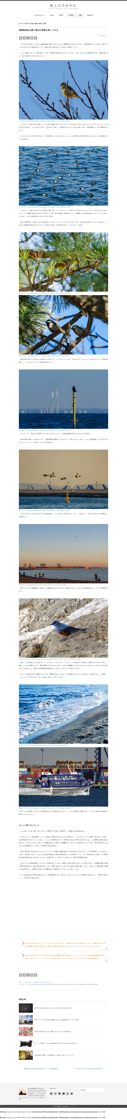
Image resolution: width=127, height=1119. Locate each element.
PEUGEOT (90, 15)
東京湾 (89, 984)
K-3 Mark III (71, 984)
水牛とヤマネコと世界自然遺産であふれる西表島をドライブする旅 (56, 1020)
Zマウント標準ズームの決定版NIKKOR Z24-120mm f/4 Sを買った (56, 1043)
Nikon (52, 15)
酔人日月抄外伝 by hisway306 (61, 1106)
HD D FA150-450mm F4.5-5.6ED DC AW (39, 984)
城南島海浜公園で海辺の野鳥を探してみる (43, 982)
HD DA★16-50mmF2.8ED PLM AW (58, 984)
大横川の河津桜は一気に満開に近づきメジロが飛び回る (52, 1031)
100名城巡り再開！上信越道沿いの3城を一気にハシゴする (53, 1055)
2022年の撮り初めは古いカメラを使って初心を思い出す (53, 1008)
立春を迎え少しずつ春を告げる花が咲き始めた (89, 1068)
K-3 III (21, 23)
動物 (36, 23)
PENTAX (71, 15)
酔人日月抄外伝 (63, 5)
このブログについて (39, 15)
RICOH (61, 15)
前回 (24, 44)
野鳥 (40, 23)
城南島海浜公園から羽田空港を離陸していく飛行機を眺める (41, 1068)
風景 (44, 23)
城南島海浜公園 (83, 984)
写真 (80, 15)
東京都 (93, 984)
